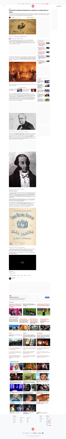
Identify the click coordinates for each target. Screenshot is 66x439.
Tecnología (14, 422)
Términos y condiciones (49, 419)
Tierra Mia (41, 419)
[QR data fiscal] (42, 433)
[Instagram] (24, 433)
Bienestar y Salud (22, 417)
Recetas (28, 421)
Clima (13, 418)
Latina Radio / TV (41, 418)
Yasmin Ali (13, 17)
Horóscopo (14, 420)
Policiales (14, 421)
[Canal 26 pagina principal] (33, 7)
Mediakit (48, 421)
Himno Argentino (17, 56)
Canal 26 (41, 417)
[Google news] (32, 433)
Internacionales (40, 333)
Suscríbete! (47, 297)
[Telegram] (31, 433)
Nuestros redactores (48, 423)
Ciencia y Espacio (29, 417)
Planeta (27, 420)
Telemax (40, 420)
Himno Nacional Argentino (12, 275)
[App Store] (35, 433)
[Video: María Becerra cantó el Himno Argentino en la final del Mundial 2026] (19, 90)
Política (10, 333)
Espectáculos (14, 419)
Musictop (41, 421)
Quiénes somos (48, 417)
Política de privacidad (48, 420)
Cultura (18, 275)
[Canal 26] (33, 429)
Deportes (21, 418)
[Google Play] (39, 433)
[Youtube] (26, 433)
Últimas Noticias (15, 417)
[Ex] (25, 433)
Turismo (28, 422)
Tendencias (21, 422)
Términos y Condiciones (31, 435)
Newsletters (48, 425)
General (21, 419)
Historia (10, 8)
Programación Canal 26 (48, 422)
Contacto (47, 418)
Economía (24, 333)
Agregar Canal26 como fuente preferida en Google (32, 17)
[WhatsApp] (30, 433)
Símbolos (25, 275)
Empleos (47, 424)
